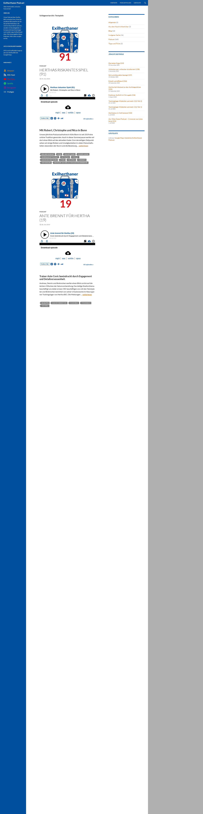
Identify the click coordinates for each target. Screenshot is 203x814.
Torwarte (82, 160)
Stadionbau (74, 303)
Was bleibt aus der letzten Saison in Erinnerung (71, 162)
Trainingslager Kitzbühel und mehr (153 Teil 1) (125, 107)
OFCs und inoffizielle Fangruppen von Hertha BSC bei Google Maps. (13, 53)
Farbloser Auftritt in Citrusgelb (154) (122, 95)
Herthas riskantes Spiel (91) (63, 72)
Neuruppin (45, 303)
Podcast (42, 66)
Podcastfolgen (125, 3)
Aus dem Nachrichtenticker (119, 27)
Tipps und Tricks (114, 44)
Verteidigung (46, 162)
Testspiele (71, 160)
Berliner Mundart (47, 154)
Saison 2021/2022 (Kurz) (49, 160)
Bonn (59, 154)
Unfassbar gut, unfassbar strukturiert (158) (124, 69)
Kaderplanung (83, 154)
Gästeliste (137, 3)
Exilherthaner (69, 154)
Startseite (113, 3)
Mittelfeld (65, 157)
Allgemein (112, 22)
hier (6, 38)
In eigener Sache (114, 35)
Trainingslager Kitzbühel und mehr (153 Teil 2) (125, 101)
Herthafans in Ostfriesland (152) (120, 113)
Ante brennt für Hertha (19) (64, 217)
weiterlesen (83, 146)
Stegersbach (86, 303)
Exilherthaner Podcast (14, 3)
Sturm (62, 160)
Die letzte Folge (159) (116, 63)
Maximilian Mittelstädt (49, 157)
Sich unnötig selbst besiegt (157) (120, 75)
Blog (110, 31)
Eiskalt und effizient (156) (118, 81)
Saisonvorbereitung (59, 303)
